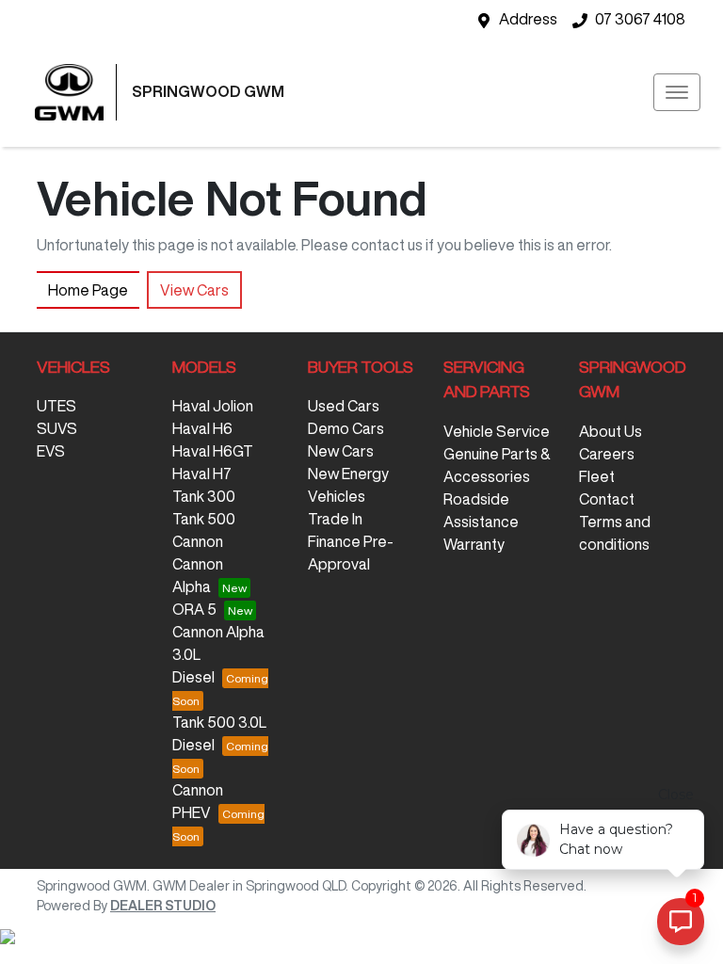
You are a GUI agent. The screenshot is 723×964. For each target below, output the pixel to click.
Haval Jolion (212, 405)
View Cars (194, 289)
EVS (51, 450)
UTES (56, 405)
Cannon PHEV (197, 801)
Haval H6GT (212, 450)
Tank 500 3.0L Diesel (219, 733)
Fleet (597, 476)
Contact (607, 498)
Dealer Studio (163, 905)
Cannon (197, 541)
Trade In (335, 518)
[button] (676, 92)
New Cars (341, 450)
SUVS (57, 428)
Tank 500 (203, 518)
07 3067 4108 (640, 18)
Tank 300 (203, 496)
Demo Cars (346, 428)
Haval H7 (202, 473)
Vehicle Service (496, 431)
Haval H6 (202, 428)
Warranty (474, 544)
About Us (610, 431)
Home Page (88, 289)
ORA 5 (194, 609)
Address (528, 18)
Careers (607, 453)
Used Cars (343, 405)
